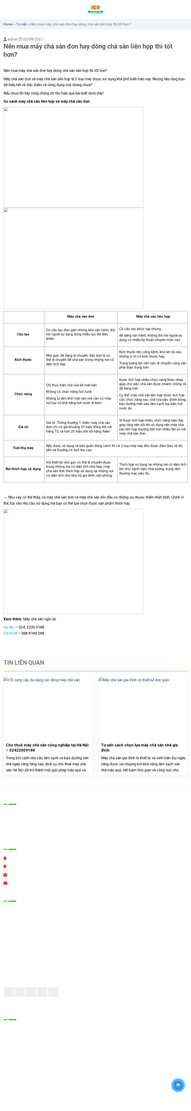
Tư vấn (21, 24)
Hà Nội (8, 627)
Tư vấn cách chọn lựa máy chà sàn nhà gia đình (139, 747)
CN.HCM (10, 633)
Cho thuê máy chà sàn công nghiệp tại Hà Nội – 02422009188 (47, 747)
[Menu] (8, 9)
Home (8, 24)
